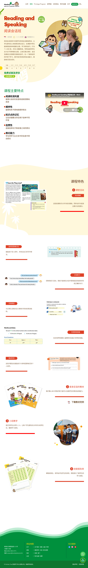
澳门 (39, 553)
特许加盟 (63, 4)
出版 (44, 547)
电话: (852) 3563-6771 (10, 551)
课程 (31, 4)
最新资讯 (37, 550)
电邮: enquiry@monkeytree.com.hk (13, 553)
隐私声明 (74, 564)
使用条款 (81, 564)
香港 (36, 553)
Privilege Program (40, 4)
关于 (68, 4)
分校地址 (56, 4)
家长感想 (45, 550)
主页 (26, 4)
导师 (47, 547)
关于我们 (37, 547)
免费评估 (75, 4)
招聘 (41, 556)
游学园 (49, 4)
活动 (41, 550)
